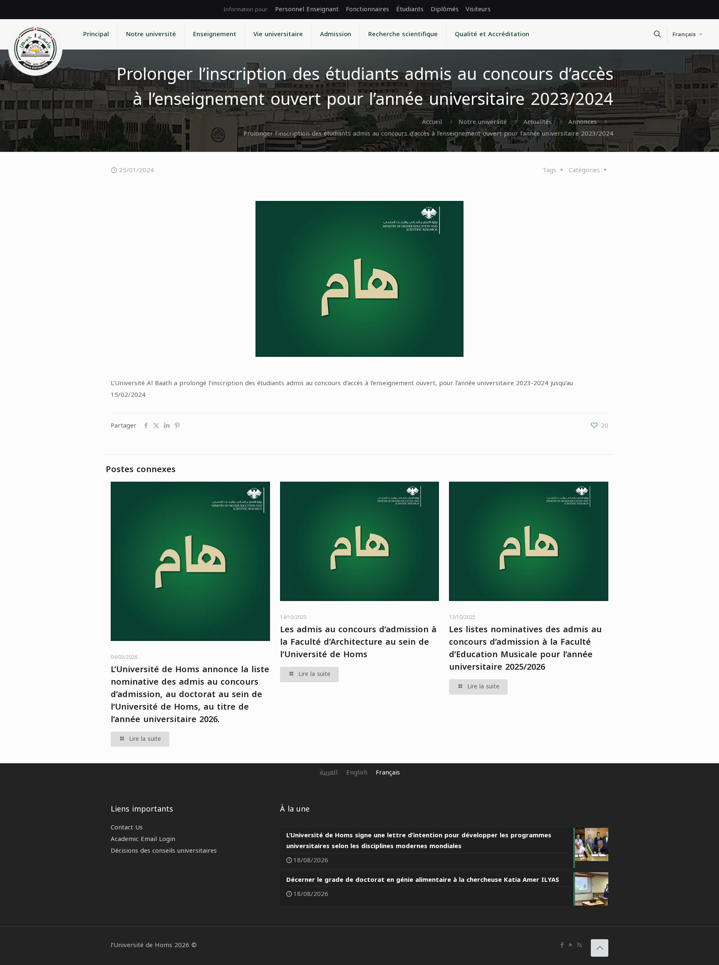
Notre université (483, 122)
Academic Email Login (143, 839)
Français (684, 34)
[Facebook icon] (562, 945)
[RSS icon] (579, 945)
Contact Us (127, 827)
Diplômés (445, 9)
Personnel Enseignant (307, 9)
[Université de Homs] (35, 48)
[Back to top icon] (599, 948)
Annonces (582, 122)
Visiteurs (478, 9)
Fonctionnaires (367, 9)
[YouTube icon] (571, 945)
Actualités (537, 122)
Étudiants (410, 9)
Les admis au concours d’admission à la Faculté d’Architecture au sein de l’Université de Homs (358, 641)
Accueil (432, 122)
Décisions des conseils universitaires (164, 850)
